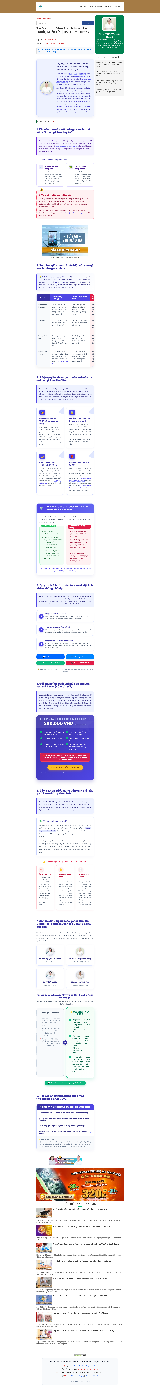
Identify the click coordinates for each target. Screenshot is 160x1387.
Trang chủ (82, 6)
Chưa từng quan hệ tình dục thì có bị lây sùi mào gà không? (62, 1126)
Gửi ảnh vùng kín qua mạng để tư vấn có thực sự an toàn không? (64, 1113)
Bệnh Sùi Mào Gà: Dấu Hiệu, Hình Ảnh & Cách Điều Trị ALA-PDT (83, 1226)
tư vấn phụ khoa (79, 76)
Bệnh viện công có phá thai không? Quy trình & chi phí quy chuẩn (109, 63)
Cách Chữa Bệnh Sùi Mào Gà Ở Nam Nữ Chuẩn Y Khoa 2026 (80, 1209)
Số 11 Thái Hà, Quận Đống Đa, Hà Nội (84, 1366)
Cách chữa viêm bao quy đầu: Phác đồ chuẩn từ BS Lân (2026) (109, 81)
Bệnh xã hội (46, 18)
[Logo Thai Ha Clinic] (40, 6)
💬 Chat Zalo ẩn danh (50, 657)
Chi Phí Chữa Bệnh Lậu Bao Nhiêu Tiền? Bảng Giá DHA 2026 (80, 1296)
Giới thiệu (108, 6)
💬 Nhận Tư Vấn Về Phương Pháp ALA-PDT (65, 1083)
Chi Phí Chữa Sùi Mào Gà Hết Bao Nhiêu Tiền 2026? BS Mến (80, 1278)
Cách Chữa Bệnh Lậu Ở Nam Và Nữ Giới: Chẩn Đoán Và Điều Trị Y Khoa (86, 1244)
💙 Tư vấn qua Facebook (79, 657)
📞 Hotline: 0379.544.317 (80, 663)
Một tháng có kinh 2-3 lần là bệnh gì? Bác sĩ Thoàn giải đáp (108, 91)
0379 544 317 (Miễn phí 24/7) (87, 1369)
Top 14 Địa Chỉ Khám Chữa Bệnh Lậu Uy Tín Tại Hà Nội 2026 (80, 1313)
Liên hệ (117, 6)
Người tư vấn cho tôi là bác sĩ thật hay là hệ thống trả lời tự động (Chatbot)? (64, 1119)
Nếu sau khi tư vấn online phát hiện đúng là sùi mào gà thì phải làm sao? (63, 1132)
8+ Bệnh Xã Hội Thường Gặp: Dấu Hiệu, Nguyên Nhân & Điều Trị (82, 1261)
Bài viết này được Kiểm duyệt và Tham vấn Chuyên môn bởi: (64, 51)
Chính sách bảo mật (92, 1376)
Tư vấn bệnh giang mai (80, 213)
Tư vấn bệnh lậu (66, 213)
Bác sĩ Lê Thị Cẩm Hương (77, 73)
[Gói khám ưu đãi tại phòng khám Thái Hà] (80, 1184)
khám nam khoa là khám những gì (67, 146)
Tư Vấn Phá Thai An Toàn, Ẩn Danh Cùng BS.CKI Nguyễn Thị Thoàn (109, 72)
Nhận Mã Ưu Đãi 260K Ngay (65, 767)
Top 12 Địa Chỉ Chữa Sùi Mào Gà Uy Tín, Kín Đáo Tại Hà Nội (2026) (83, 1330)
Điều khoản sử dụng (77, 1376)
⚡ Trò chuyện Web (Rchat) (50, 663)
